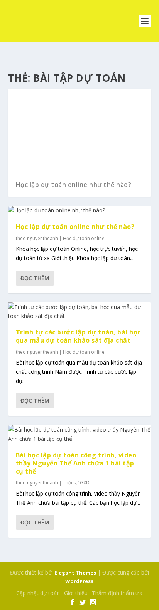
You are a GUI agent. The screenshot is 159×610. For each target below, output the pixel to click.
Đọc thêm (34, 278)
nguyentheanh (42, 238)
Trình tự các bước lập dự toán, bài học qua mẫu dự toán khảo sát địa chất (78, 336)
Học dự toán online (84, 238)
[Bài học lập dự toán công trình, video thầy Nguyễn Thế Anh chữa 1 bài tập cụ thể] (79, 434)
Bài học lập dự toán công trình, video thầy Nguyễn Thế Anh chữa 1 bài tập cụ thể (76, 463)
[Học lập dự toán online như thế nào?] (79, 210)
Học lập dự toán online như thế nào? (74, 184)
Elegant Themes (75, 572)
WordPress (79, 581)
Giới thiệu (76, 593)
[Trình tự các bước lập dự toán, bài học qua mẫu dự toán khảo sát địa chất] (79, 311)
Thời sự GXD (76, 482)
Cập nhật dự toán (38, 593)
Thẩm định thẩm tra (117, 593)
